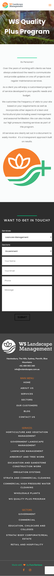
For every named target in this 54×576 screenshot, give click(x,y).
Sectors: (6, 244)
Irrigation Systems (27, 472)
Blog (27, 411)
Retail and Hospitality (27, 544)
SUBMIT (22, 317)
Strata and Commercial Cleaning (27, 478)
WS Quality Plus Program (27, 499)
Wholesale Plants (27, 493)
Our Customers (27, 405)
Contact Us (27, 417)
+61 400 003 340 (27, 366)
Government (27, 514)
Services (27, 393)
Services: (6, 230)
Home (27, 382)
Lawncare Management (27, 451)
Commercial (27, 519)
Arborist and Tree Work (27, 456)
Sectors (27, 399)
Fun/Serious (35, 564)
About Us (27, 388)
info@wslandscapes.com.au (27, 369)
